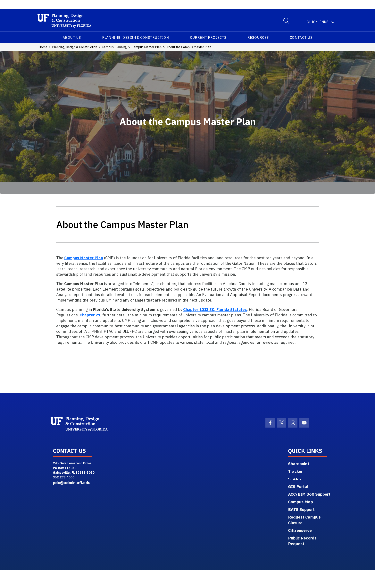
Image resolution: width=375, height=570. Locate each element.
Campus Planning (114, 47)
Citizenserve (300, 530)
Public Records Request (302, 540)
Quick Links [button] (317, 22)
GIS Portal (298, 486)
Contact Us (301, 37)
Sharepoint (298, 463)
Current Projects (208, 37)
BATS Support (301, 509)
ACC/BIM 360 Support (309, 494)
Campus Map (300, 501)
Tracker (295, 471)
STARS (294, 479)
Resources (258, 37)
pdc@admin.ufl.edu (71, 482)
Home (43, 47)
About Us (72, 37)
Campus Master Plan (147, 47)
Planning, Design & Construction (135, 37)
